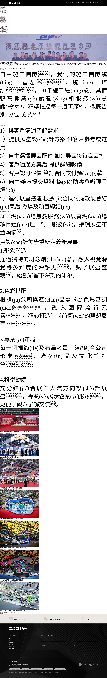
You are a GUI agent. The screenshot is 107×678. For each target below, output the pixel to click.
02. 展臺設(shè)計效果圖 (4, 30)
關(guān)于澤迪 (88, 2)
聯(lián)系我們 (95, 2)
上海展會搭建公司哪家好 (36, 669)
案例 (9, 640)
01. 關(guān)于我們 (3, 7)
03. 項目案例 (2, 9)
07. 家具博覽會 (2, 19)
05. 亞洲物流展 (2, 17)
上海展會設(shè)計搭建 (60, 669)
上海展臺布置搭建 (48, 669)
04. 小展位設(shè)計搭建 (4, 32)
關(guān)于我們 (11, 646)
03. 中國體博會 (2, 15)
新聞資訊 (82, 2)
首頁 (66, 2)
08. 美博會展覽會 (3, 20)
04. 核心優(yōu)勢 (3, 10)
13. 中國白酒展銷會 (3, 26)
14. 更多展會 (2, 27)
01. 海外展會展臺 (3, 12)
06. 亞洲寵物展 (2, 18)
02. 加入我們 (2, 8)
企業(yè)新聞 (11, 644)
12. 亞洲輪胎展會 (3, 25)
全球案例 (71, 2)
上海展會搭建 (50, 672)
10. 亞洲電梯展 (2, 22)
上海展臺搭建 (57, 672)
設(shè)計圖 (77, 2)
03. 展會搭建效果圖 (3, 31)
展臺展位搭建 (25, 669)
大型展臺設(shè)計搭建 (15, 669)
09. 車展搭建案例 (3, 21)
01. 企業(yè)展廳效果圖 (4, 29)
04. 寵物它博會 (2, 16)
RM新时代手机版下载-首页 (9, 673)
